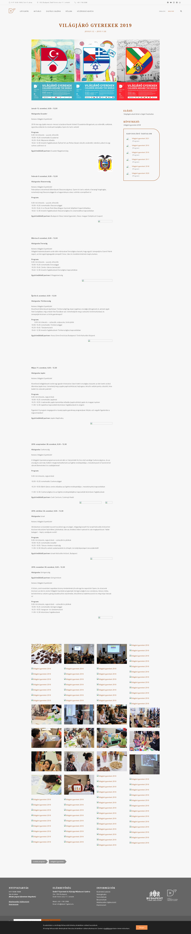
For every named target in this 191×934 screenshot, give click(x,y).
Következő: (131, 122)
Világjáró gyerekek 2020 (140, 173)
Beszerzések (102, 899)
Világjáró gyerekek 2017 (140, 159)
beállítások (108, 928)
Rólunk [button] (69, 11)
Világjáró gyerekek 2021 (140, 138)
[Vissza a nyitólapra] (12, 12)
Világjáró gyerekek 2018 (140, 166)
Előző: (130, 111)
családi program (39, 861)
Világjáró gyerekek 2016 (140, 152)
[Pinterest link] (177, 2)
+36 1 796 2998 (63, 901)
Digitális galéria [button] (53, 11)
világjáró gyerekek (57, 861)
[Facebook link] (168, 2)
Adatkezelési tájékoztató (19, 901)
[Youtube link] (171, 2)
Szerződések (102, 897)
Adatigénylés (101, 894)
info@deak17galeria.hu (65, 904)
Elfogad (141, 927)
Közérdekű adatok (85, 11)
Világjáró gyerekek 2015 (140, 145)
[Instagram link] (174, 2)
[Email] (180, 2)
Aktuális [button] (37, 11)
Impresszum (13, 904)
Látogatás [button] (24, 11)
